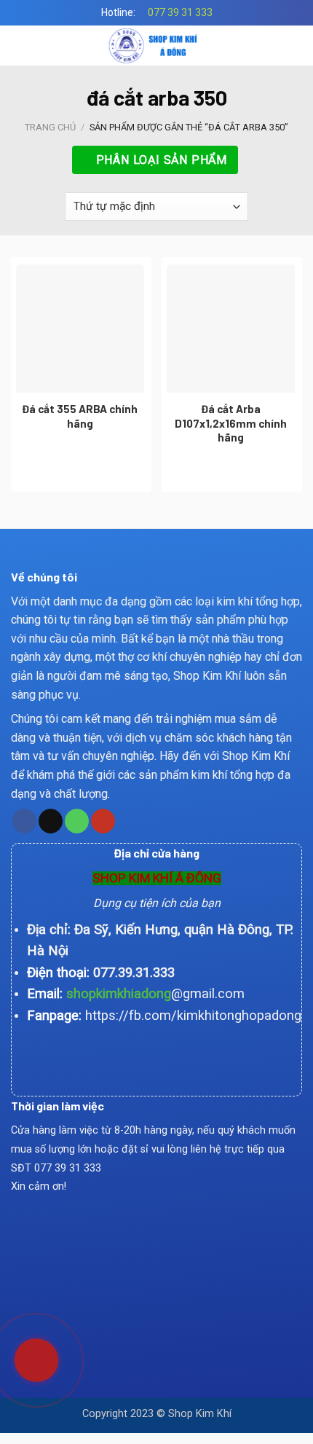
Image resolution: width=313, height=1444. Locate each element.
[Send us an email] (51, 821)
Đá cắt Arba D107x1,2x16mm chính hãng (231, 423)
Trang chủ (50, 127)
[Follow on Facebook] (24, 821)
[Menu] (19, 45)
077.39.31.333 (134, 972)
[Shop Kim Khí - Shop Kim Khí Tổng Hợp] (157, 45)
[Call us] (77, 821)
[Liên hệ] (27, 1354)
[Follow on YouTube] (103, 821)
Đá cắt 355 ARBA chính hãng (80, 416)
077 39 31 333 (180, 12)
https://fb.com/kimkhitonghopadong (193, 1015)
